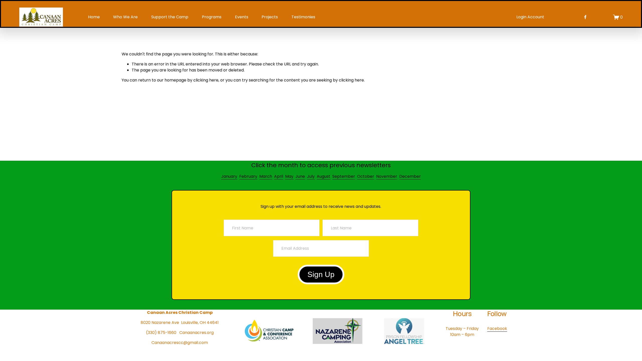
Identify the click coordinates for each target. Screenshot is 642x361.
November (386, 176)
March (265, 176)
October (365, 176)
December (410, 176)
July (311, 176)
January (229, 176)
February (248, 176)
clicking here (205, 80)
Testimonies (303, 17)
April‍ (278, 176)
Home (94, 17)
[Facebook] (585, 17)
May (289, 176)
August (323, 176)
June (300, 176)
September (343, 176)
